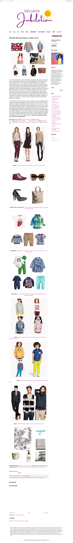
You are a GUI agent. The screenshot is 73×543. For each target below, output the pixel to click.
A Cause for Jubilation (56, 96)
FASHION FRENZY (28, 477)
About (14, 32)
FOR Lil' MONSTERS (41, 32)
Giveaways (54, 104)
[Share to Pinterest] (29, 475)
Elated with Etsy (55, 99)
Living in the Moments (56, 111)
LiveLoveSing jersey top (33, 337)
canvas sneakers (28, 207)
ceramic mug (27, 467)
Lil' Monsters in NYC (56, 110)
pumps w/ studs (43, 207)
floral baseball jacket (40, 294)
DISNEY (27, 32)
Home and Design (38, 477)
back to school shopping (16, 477)
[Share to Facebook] (28, 475)
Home (10, 32)
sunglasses (36, 207)
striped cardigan (25, 423)
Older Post (46, 512)
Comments (54, 140)
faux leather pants (40, 165)
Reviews (54, 122)
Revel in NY (54, 120)
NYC (18, 32)
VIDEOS (53, 32)
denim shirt (42, 337)
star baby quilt (20, 467)
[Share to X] (26, 475)
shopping (43, 477)
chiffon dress (32, 165)
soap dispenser (34, 467)
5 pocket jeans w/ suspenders (25, 122)
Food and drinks (55, 102)
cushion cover (42, 467)
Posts (53, 137)
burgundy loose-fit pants (22, 165)
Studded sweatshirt (22, 337)
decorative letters (33, 120)
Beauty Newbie (55, 97)
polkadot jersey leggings (20, 120)
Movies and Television (56, 113)
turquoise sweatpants (36, 380)
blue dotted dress (26, 294)
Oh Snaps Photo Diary (56, 117)
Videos (53, 126)
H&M (33, 477)
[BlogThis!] (25, 475)
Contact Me (59, 32)
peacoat (37, 122)
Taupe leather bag (29, 208)
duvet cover (22, 465)
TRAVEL (22, 32)
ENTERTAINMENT (33, 32)
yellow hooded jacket (25, 380)
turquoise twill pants (28, 295)
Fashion (23, 477)
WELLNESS (48, 32)
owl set (19, 294)
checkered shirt (31, 250)
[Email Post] (22, 475)
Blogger (47, 540)
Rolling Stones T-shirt (22, 250)
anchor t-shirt (29, 252)
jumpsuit (33, 294)
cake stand (28, 465)
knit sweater (39, 250)
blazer (19, 423)
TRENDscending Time (56, 123)
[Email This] (24, 475)
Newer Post (11, 512)
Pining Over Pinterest (56, 119)
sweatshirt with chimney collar (37, 423)
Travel (53, 125)
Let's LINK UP (55, 108)
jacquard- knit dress (13, 338)
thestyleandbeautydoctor (40, 103)
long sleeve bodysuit (26, 119)
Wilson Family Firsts (56, 131)
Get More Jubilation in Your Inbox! (56, 41)
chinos (44, 250)
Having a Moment (55, 105)
